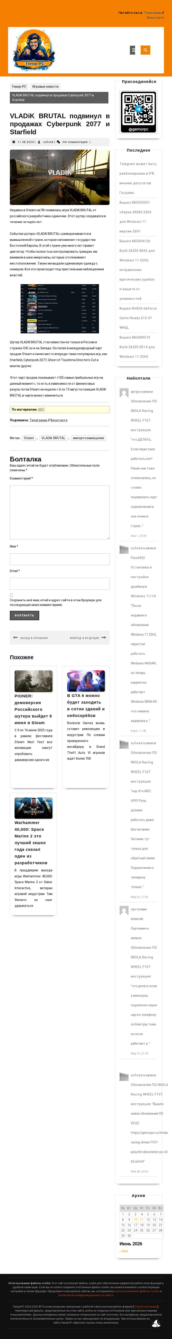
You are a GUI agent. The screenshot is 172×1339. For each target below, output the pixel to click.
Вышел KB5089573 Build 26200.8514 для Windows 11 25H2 (137, 347)
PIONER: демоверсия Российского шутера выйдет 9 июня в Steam (33, 709)
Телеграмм (152, 12)
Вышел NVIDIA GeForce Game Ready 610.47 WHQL (138, 318)
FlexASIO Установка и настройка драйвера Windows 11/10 (143, 577)
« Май (124, 1251)
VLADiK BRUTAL (53, 438)
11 (142, 1219)
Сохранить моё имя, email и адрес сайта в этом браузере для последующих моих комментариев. (55, 602)
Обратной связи (145, 1306)
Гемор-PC (19, 86)
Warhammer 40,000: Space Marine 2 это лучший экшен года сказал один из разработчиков (31, 842)
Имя (14, 546)
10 (135, 1219)
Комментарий (21, 478)
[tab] (132, 50)
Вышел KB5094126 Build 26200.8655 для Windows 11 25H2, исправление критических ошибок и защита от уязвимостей (137, 269)
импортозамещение (88, 438)
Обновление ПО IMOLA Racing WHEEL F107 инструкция (149, 1094)
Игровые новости (45, 86)
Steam (29, 438)
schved (48, 142)
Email (15, 571)
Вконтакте (155, 17)
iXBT (41, 409)
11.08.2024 (26, 142)
